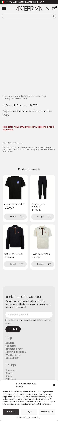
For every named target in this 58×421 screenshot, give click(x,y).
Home (6, 96)
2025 (17, 147)
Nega (29, 411)
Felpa (48, 147)
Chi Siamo (10, 379)
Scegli (13, 216)
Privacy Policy (34, 417)
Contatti (9, 342)
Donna (8, 373)
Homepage (11, 370)
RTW (4, 152)
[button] (54, 385)
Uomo (14, 96)
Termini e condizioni (15, 351)
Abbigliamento (26, 147)
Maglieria (7, 149)
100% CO (10, 147)
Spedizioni (10, 345)
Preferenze (47, 411)
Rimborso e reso (14, 348)
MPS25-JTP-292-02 (20, 149)
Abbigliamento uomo (29, 96)
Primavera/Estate (47, 149)
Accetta (10, 411)
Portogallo (34, 149)
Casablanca (39, 147)
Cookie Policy (22, 417)
